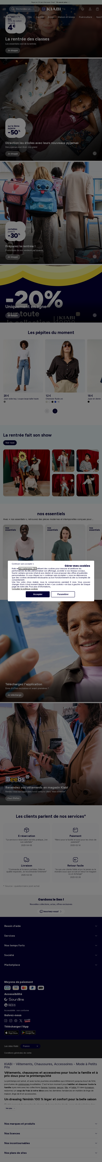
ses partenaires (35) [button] (28, 568)
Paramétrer (63, 594)
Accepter (37, 594)
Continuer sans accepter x (23, 564)
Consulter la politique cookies (25, 589)
